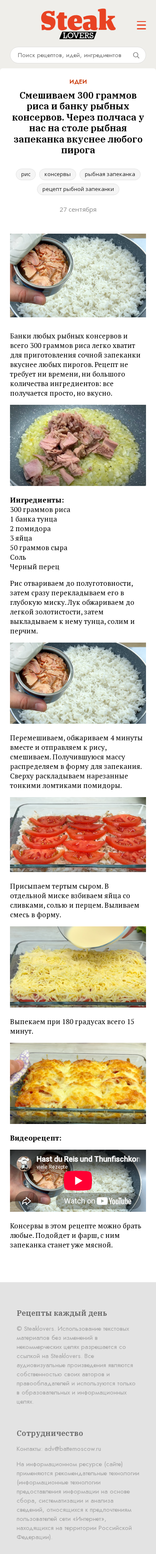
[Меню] (141, 25)
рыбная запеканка (110, 174)
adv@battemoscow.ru (73, 1448)
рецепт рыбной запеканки (78, 189)
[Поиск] (136, 55)
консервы (58, 174)
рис (25, 174)
